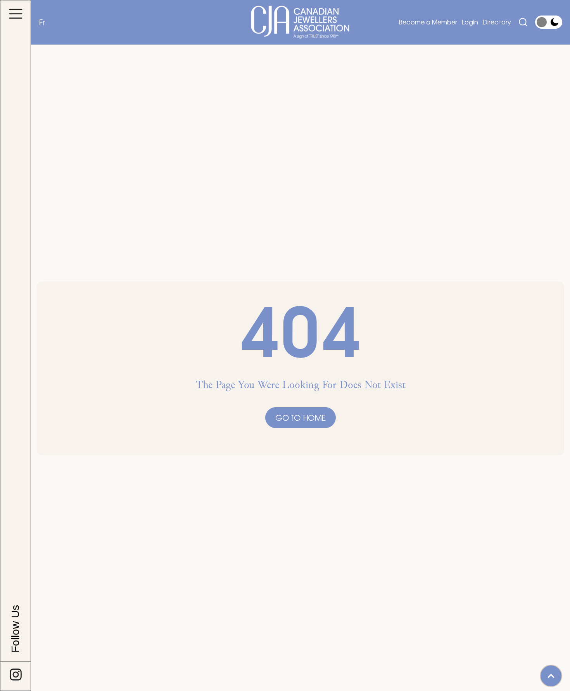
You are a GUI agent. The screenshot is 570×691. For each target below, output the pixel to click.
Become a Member (428, 21)
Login (470, 21)
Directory (497, 21)
